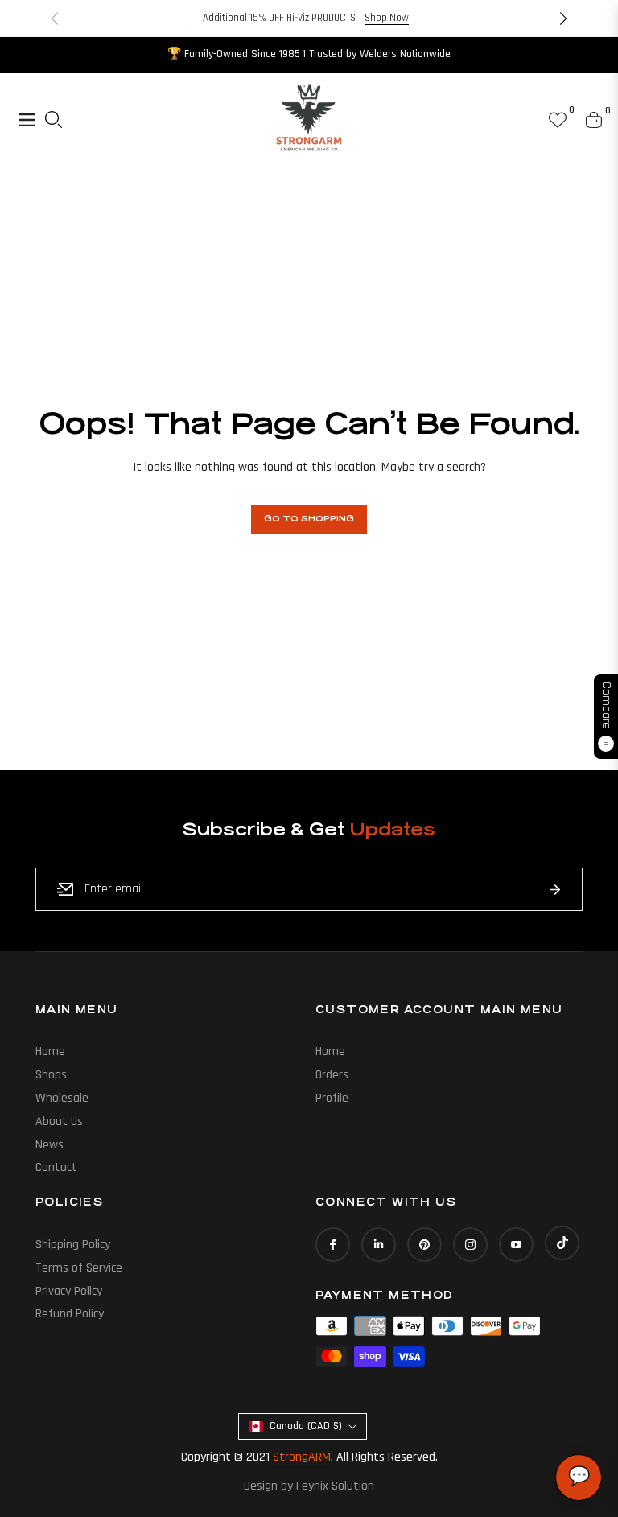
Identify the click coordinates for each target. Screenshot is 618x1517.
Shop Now (387, 17)
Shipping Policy (72, 1244)
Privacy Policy (68, 1291)
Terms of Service (78, 1267)
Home (50, 1051)
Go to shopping (309, 519)
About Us (59, 1121)
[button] (563, 18)
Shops (51, 1074)
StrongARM (302, 1457)
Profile (331, 1098)
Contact (56, 1167)
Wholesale (62, 1098)
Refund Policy (69, 1313)
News (49, 1144)
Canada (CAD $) (306, 1426)
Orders (331, 1074)
